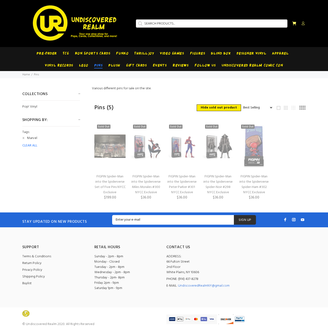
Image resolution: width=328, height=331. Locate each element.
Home (26, 74)
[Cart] (294, 24)
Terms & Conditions (36, 256)
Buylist (27, 283)
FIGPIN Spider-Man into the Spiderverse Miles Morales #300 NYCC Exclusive (146, 184)
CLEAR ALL (29, 145)
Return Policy (32, 263)
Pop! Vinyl (29, 106)
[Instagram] (294, 220)
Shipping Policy (33, 276)
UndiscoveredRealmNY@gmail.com (204, 286)
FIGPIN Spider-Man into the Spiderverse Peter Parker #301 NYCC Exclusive (182, 184)
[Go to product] (110, 146)
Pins (36, 74)
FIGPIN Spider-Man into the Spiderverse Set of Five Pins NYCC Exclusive (110, 184)
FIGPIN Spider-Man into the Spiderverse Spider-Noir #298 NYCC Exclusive (218, 184)
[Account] (302, 24)
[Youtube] (302, 220)
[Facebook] (285, 220)
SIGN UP (245, 220)
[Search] (140, 23)
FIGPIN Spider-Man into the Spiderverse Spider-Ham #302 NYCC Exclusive (254, 184)
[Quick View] (117, 130)
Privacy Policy (32, 270)
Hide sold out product (219, 107)
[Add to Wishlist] (117, 143)
